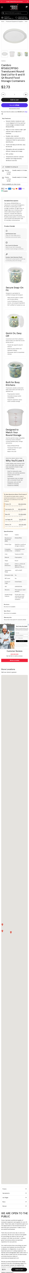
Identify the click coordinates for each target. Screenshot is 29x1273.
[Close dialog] (28, 624)
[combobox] (16, 638)
